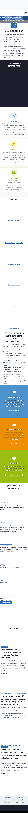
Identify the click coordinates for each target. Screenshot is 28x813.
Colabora (14, 25)
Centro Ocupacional (14, 264)
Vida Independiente (14, 285)
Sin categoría (4, 646)
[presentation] (14, 638)
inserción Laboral (9, 745)
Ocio (14, 307)
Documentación (20, 802)
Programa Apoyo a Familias (19, 693)
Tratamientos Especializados (14, 243)
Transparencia (8, 797)
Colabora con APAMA (9, 800)
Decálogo (20, 797)
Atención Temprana (14, 220)
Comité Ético (21, 800)
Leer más (3, 673)
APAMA (2, 693)
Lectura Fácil (8, 693)
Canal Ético (7, 802)
